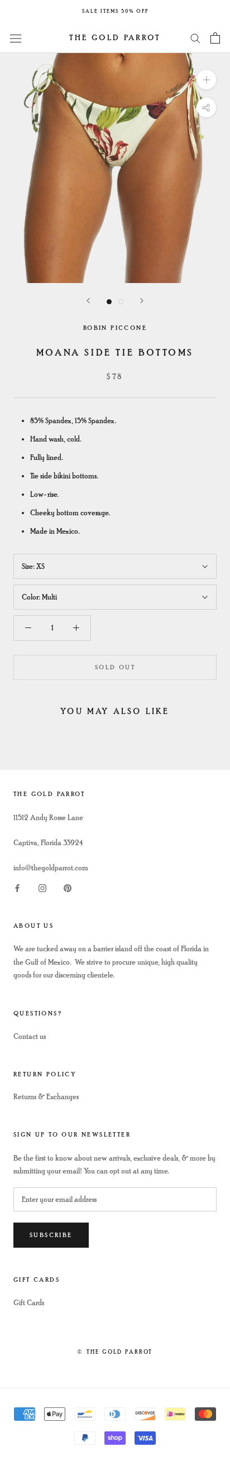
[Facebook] (17, 887)
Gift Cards (28, 1302)
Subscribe (51, 1235)
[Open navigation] (15, 37)
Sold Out (115, 667)
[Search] (195, 37)
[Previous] (88, 300)
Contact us (29, 1036)
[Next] (141, 300)
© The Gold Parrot (114, 1351)
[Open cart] (215, 38)
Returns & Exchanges (46, 1096)
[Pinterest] (67, 887)
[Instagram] (42, 887)
